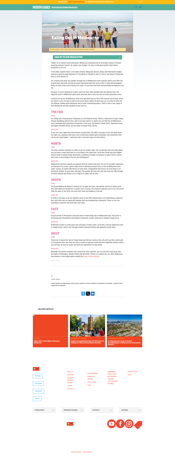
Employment (112, 372)
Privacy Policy (87, 452)
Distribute (70, 378)
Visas (89, 385)
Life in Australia (112, 381)
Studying (110, 383)
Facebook (38, 383)
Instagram (38, 391)
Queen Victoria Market (91, 256)
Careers (69, 386)
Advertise (70, 375)
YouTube (38, 376)
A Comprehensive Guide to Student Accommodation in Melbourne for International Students (124, 343)
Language (111, 379)
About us (70, 372)
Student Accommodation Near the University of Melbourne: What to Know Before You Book (87, 342)
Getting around (132, 372)
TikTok (37, 399)
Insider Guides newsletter (76, 2)
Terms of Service (76, 452)
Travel (130, 375)
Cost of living (91, 382)
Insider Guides (58, 42)
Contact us (70, 389)
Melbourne (55, 261)
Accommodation (75, 338)
